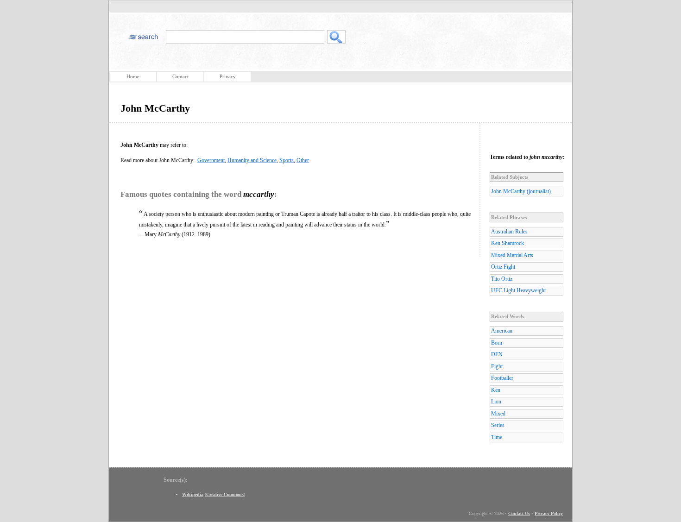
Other (302, 160)
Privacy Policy (549, 513)
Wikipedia (192, 494)
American (501, 330)
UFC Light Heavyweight (518, 290)
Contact (180, 76)
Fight (497, 366)
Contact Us (519, 513)
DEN (497, 354)
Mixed (498, 413)
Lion (496, 401)
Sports (286, 160)
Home (132, 76)
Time (496, 437)
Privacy (228, 76)
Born (496, 343)
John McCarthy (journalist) (521, 191)
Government (211, 160)
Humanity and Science (252, 160)
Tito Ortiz (501, 279)
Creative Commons (225, 494)
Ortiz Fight (503, 267)
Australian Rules (509, 231)
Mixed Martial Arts (512, 255)
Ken (495, 390)
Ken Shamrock (507, 243)
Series (497, 425)
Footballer (502, 378)
